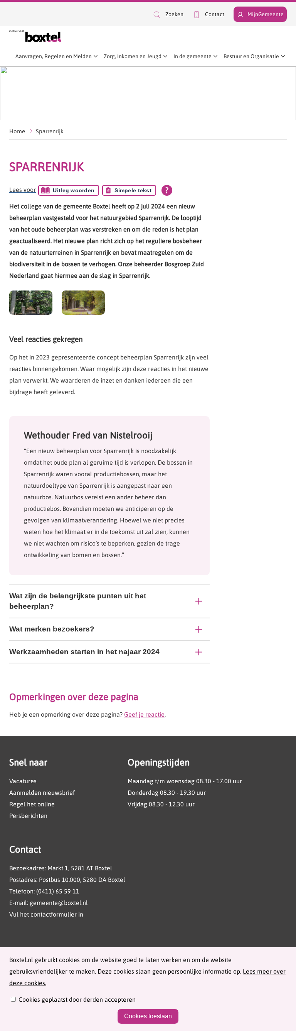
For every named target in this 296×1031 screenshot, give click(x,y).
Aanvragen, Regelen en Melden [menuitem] (53, 56)
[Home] (35, 36)
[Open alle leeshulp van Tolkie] (166, 190)
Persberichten (28, 815)
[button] (167, 14)
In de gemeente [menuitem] (192, 56)
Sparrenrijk (50, 131)
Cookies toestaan (148, 1016)
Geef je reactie (144, 714)
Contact (214, 14)
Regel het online (32, 804)
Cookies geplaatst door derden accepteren (77, 999)
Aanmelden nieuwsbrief (42, 792)
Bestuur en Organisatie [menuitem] (251, 56)
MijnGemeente (265, 14)
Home (17, 131)
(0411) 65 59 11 (57, 891)
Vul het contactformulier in (46, 914)
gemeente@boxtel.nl (59, 902)
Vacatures (23, 780)
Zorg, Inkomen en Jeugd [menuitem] (132, 56)
